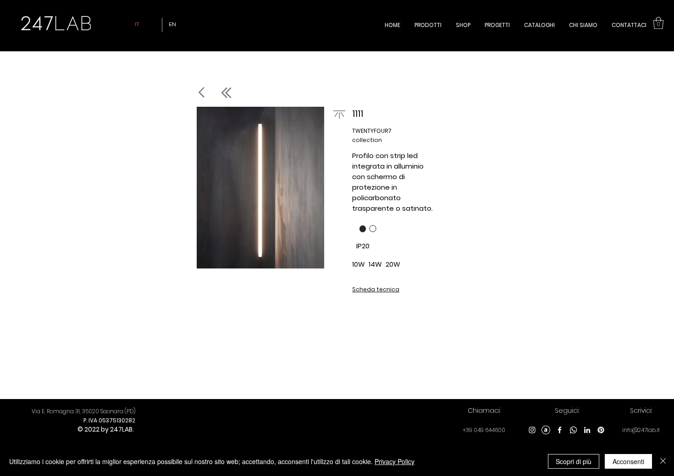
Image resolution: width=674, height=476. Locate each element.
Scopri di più (573, 461)
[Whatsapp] (573, 430)
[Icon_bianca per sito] (545, 430)
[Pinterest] (601, 430)
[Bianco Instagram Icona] (532, 430)
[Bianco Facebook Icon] (559, 430)
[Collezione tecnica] (254, 93)
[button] (658, 23)
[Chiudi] (662, 461)
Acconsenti (628, 461)
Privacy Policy (394, 461)
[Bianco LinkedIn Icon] (587, 430)
